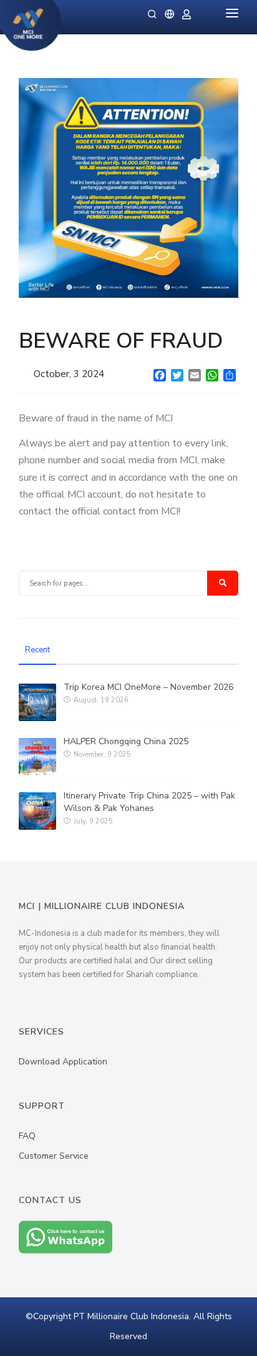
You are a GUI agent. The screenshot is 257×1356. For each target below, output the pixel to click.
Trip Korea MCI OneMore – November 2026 (148, 687)
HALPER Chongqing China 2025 (126, 741)
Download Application (63, 1062)
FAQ (27, 1136)
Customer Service (54, 1156)
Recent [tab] (37, 650)
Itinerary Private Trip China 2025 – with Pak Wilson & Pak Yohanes (149, 802)
